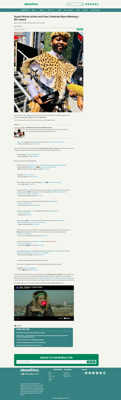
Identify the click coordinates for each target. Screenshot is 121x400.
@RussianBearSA (21, 253)
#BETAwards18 (20, 222)
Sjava (28, 115)
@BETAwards (63, 165)
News (33, 10)
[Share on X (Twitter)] (80, 29)
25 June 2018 (37, 144)
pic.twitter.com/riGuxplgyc (54, 182)
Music (41, 10)
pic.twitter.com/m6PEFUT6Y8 (32, 154)
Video (59, 10)
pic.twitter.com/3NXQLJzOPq (48, 167)
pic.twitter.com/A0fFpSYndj (32, 194)
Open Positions (67, 376)
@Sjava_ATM (33, 167)
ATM (22, 115)
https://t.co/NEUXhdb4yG (29, 268)
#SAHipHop (44, 165)
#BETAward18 (61, 220)
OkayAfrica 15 (25, 10)
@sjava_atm (20, 142)
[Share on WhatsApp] (82, 29)
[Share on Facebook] (78, 29)
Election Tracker (95, 10)
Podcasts (85, 10)
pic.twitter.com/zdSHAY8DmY (24, 243)
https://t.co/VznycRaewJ (29, 175)
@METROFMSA (31, 253)
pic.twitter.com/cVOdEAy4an (24, 234)
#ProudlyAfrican (21, 194)
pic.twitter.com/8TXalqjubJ (23, 213)
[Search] (82, 4)
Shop (78, 10)
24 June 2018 (35, 156)
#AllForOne (33, 165)
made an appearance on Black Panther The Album (47, 278)
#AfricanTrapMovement (54, 165)
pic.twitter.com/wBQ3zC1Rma (24, 203)
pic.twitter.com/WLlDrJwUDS (38, 222)
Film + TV (50, 10)
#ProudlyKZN (52, 192)
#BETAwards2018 (53, 201)
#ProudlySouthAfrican (61, 192)
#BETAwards (28, 222)
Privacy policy (66, 373)
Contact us (66, 372)
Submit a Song (66, 375)
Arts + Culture (68, 10)
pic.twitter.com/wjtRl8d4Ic (42, 253)
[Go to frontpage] (31, 4)
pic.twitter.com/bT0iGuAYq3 (58, 142)
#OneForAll (39, 165)
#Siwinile (28, 165)
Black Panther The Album (66, 278)
